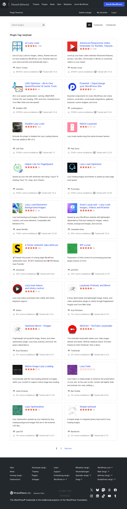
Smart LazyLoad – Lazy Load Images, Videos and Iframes (95, 206)
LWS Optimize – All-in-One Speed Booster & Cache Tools (41, 84)
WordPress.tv (60, 479)
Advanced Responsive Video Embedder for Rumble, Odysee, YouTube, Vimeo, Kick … (96, 44)
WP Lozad (85, 245)
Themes (35, 471)
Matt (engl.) (103, 471)
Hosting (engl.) (16, 475)
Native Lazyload (88, 123)
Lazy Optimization (34, 406)
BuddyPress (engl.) (107, 479)
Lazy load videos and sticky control (34, 287)
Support (57, 471)
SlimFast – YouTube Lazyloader (96, 325)
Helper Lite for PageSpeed (39, 164)
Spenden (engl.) (83, 475)
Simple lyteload (88, 406)
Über (12, 468)
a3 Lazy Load (32, 43)
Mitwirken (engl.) (83, 468)
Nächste (68, 448)
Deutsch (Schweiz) (41, 493)
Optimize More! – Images (38, 325)
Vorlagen (35, 479)
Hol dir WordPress (114, 4)
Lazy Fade (85, 366)
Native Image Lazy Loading (39, 366)
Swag (79, 479)
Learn (56, 468)
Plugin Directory (16, 12)
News (12, 471)
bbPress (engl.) (105, 475)
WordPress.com (105, 468)
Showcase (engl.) (39, 468)
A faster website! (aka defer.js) (41, 245)
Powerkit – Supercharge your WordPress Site (92, 84)
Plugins (35, 475)
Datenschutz (15, 479)
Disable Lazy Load (34, 123)
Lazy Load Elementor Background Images (36, 206)
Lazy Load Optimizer (91, 164)
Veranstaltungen (82, 471)
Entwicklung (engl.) (62, 475)
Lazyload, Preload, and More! (95, 285)
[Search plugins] (43, 24)
